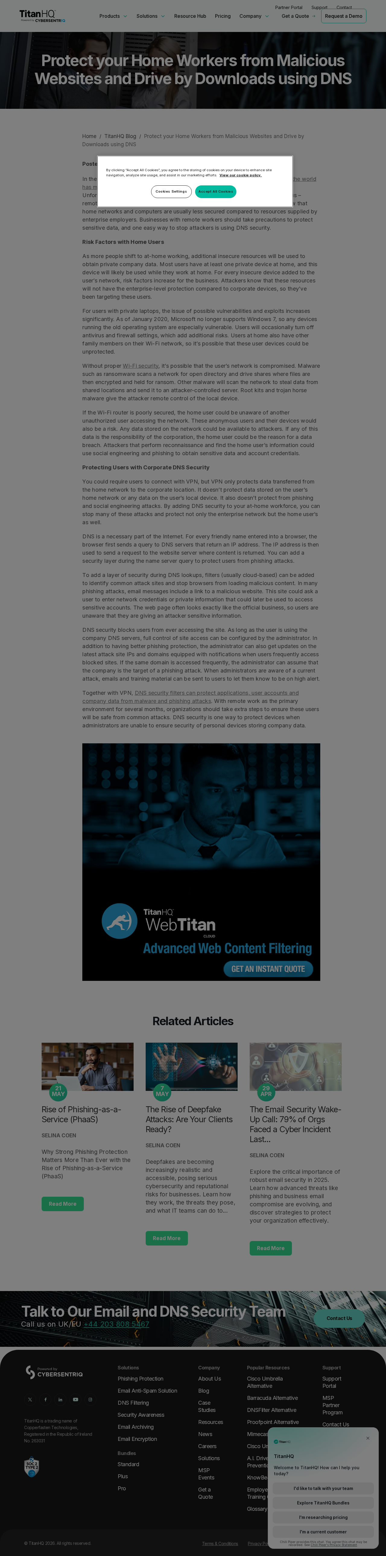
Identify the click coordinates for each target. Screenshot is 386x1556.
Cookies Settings (171, 191)
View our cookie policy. (241, 175)
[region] (195, 181)
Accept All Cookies (215, 191)
